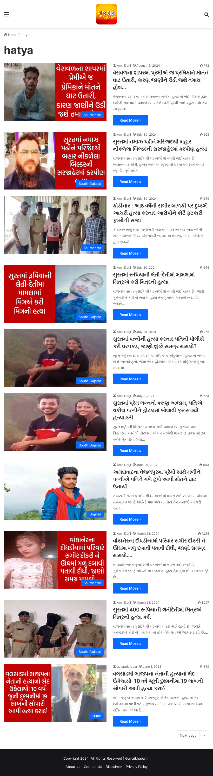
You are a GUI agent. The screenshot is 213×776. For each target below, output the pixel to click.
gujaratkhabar (127, 666)
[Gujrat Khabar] (106, 14)
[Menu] (6, 16)
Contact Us (93, 767)
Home (12, 35)
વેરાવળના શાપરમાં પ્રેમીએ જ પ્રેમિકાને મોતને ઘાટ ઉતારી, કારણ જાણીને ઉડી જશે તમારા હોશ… (161, 80)
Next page (188, 735)
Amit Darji (124, 65)
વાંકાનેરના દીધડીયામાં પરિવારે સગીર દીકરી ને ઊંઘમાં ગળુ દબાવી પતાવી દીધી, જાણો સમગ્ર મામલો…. (159, 548)
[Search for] (206, 16)
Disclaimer (114, 767)
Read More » (130, 120)
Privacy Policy (137, 767)
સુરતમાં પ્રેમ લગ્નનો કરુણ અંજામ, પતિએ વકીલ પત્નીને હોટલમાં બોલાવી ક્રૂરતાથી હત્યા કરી (157, 410)
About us (72, 767)
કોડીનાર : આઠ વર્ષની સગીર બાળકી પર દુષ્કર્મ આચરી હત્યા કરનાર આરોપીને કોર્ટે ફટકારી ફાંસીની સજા (160, 213)
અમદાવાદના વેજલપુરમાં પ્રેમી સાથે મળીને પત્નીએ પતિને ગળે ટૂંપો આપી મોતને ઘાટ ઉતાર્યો (157, 479)
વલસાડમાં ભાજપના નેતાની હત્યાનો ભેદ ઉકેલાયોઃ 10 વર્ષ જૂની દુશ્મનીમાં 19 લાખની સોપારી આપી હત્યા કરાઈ (158, 681)
